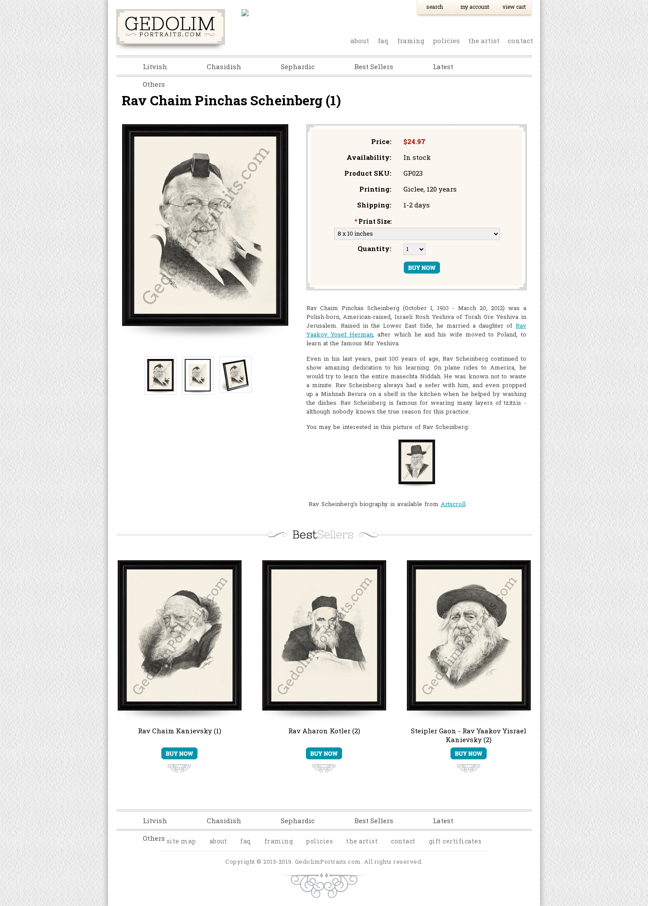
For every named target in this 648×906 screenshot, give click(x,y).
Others (154, 84)
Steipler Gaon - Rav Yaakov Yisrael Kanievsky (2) (468, 735)
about (359, 40)
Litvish (155, 66)
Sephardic (298, 66)
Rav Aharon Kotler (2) (324, 730)
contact (520, 40)
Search (434, 6)
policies (446, 40)
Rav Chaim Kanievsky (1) (179, 730)
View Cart (514, 6)
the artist (483, 40)
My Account (474, 6)
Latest (443, 66)
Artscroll (453, 504)
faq (383, 40)
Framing (411, 40)
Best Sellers (373, 66)
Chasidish (224, 66)
